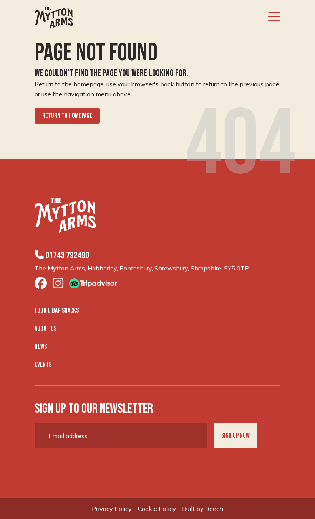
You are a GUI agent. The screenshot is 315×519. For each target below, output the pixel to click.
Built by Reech (202, 508)
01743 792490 (66, 255)
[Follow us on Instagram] (58, 283)
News (41, 347)
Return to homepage (67, 116)
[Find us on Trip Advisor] (93, 283)
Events (43, 365)
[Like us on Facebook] (41, 283)
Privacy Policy (112, 508)
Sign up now (235, 436)
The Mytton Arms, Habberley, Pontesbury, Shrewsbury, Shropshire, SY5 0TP (142, 268)
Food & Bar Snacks (57, 310)
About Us (45, 329)
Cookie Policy (157, 508)
